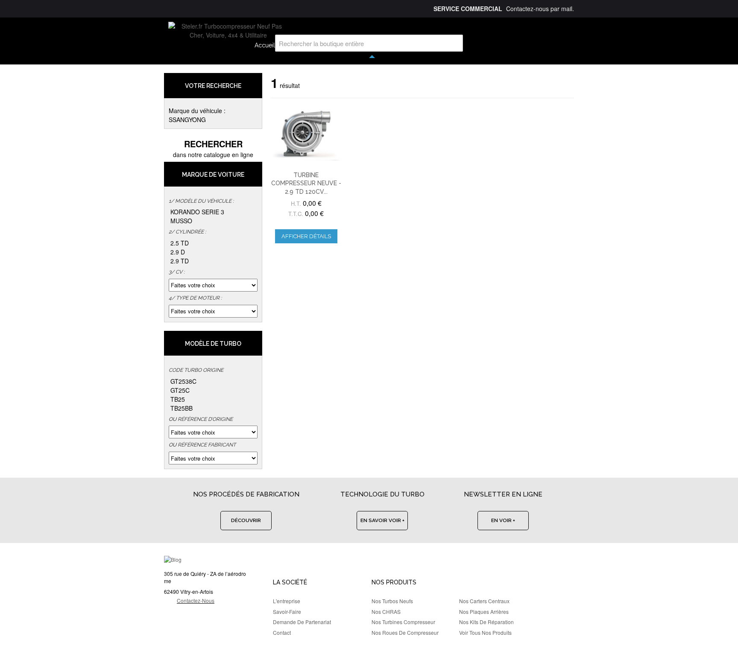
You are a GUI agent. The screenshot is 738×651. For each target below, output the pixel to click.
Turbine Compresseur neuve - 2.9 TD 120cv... (306, 183)
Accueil (265, 45)
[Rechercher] (454, 43)
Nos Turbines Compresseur (403, 621)
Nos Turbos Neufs (392, 600)
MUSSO (181, 220)
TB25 (177, 399)
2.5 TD (179, 243)
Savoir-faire (287, 611)
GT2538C (183, 381)
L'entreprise (286, 600)
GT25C (180, 390)
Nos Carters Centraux (484, 600)
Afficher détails (306, 236)
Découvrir (246, 520)
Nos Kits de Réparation (486, 621)
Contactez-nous (195, 600)
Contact (282, 632)
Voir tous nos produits (485, 632)
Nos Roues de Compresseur (405, 632)
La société (290, 582)
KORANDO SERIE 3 (197, 211)
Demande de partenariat (302, 621)
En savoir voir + (382, 520)
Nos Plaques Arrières (484, 611)
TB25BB (181, 408)
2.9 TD (179, 261)
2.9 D (177, 252)
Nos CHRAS (386, 611)
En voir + (503, 520)
